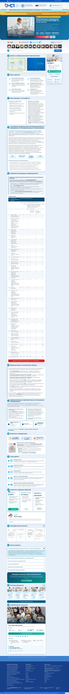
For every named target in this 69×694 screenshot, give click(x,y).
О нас (16, 1)
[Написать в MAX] (51, 37)
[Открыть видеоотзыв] (9, 46)
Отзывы (24, 1)
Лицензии (20, 1)
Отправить (58, 50)
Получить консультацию (43, 36)
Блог (37, 1)
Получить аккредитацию (27, 10)
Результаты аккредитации (44, 1)
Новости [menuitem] (27, 675)
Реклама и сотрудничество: (29, 688)
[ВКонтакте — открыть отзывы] (36, 42)
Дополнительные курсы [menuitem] (10, 685)
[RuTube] (25, 636)
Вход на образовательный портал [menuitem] (31, 679)
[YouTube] (23, 636)
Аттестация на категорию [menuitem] (10, 676)
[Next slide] (44, 535)
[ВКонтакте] (16, 636)
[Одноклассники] (21, 636)
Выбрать (26, 509)
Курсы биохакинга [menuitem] (9, 684)
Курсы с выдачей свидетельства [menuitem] (12, 680)
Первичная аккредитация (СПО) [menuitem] (11, 674)
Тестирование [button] (37, 10)
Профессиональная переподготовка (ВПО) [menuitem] (13, 673)
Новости (33, 1)
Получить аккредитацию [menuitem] (29, 670)
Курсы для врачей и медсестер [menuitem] (30, 668)
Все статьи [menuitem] (27, 676)
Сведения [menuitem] (27, 680)
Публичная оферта (58, 688)
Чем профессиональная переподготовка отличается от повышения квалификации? (24, 548)
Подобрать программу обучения (26, 601)
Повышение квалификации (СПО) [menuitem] (12, 669)
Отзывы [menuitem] (27, 674)
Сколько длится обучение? (13, 564)
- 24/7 (47, 675)
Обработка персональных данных (49, 688)
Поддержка (42, 687)
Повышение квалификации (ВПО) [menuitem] (12, 670)
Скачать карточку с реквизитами (17, 650)
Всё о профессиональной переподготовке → (34, 13)
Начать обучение (45, 10)
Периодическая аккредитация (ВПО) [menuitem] (12, 668)
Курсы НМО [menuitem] (8, 675)
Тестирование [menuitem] (28, 669)
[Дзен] (27, 636)
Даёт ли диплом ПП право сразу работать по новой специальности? (21, 558)
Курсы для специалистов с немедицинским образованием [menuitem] (16, 679)
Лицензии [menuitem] (27, 673)
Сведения (29, 1)
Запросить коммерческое (39, 509)
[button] (12, 447)
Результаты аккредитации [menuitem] (30, 681)
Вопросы (59, 42)
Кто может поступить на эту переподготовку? (17, 561)
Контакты (52, 1)
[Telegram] (18, 636)
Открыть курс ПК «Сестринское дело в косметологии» (35, 418)
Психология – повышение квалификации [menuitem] (13, 681)
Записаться (13, 509)
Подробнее (11, 521)
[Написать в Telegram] (54, 37)
